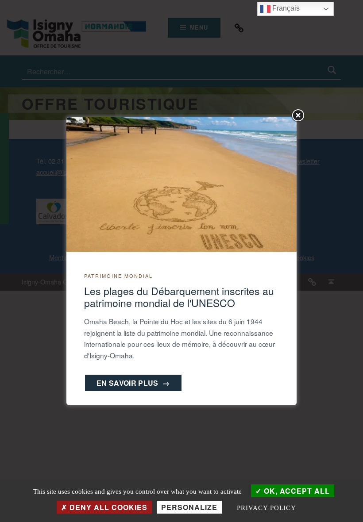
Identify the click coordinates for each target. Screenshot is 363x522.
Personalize (189, 507)
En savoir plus (133, 383)
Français (285, 8)
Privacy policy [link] (266, 507)
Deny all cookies (107, 507)
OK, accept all (296, 491)
